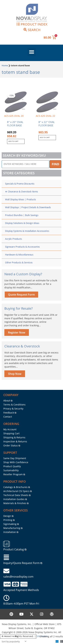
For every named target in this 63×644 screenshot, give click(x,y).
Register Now (16, 332)
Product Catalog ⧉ (14, 549)
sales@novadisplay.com (18, 576)
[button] (32, 52)
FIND (55, 164)
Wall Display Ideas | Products (20, 199)
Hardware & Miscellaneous (19, 254)
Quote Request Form (21, 294)
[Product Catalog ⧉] (6, 544)
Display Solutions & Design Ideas (22, 223)
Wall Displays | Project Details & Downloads (28, 207)
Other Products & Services (19, 262)
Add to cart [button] (13, 141)
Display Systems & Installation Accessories (27, 231)
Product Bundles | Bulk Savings (21, 215)
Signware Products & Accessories (22, 246)
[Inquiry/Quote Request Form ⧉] (6, 557)
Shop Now (14, 374)
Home (5, 65)
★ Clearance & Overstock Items (21, 191)
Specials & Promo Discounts (19, 183)
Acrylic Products (13, 238)
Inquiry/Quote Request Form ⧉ (22, 563)
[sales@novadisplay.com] (6, 571)
